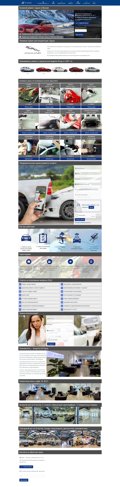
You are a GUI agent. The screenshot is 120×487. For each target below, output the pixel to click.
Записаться (28, 159)
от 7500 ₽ (29, 130)
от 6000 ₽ (70, 104)
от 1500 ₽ (29, 104)
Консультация (91, 159)
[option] (27, 70)
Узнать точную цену (28, 133)
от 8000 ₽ (91, 104)
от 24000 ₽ (91, 156)
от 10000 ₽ (49, 104)
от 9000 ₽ (49, 156)
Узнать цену (28, 107)
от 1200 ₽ (29, 156)
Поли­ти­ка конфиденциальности (83, 222)
